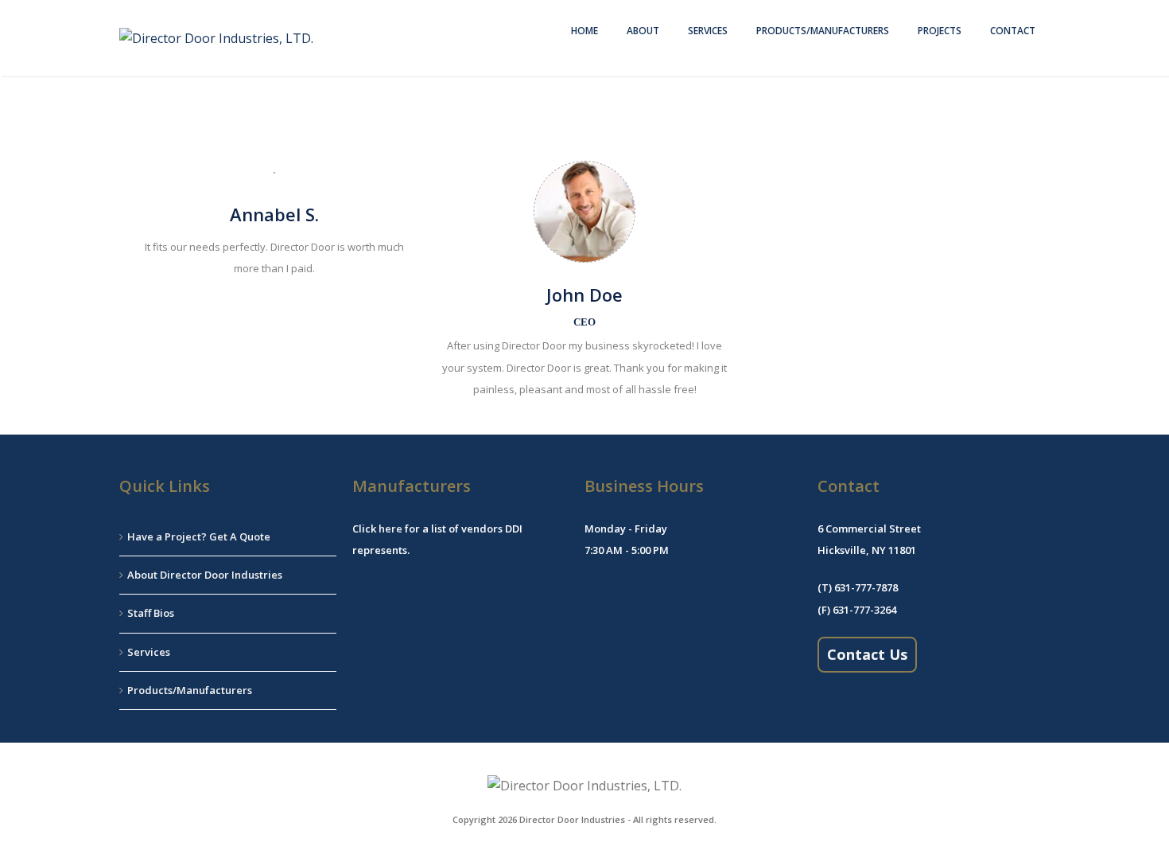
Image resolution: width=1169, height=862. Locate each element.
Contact (1012, 30)
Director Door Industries (572, 819)
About (643, 30)
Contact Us (867, 654)
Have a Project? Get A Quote (198, 536)
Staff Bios (150, 613)
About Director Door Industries (204, 575)
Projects (939, 30)
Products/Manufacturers (822, 30)
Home (584, 30)
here (390, 528)
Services (708, 30)
